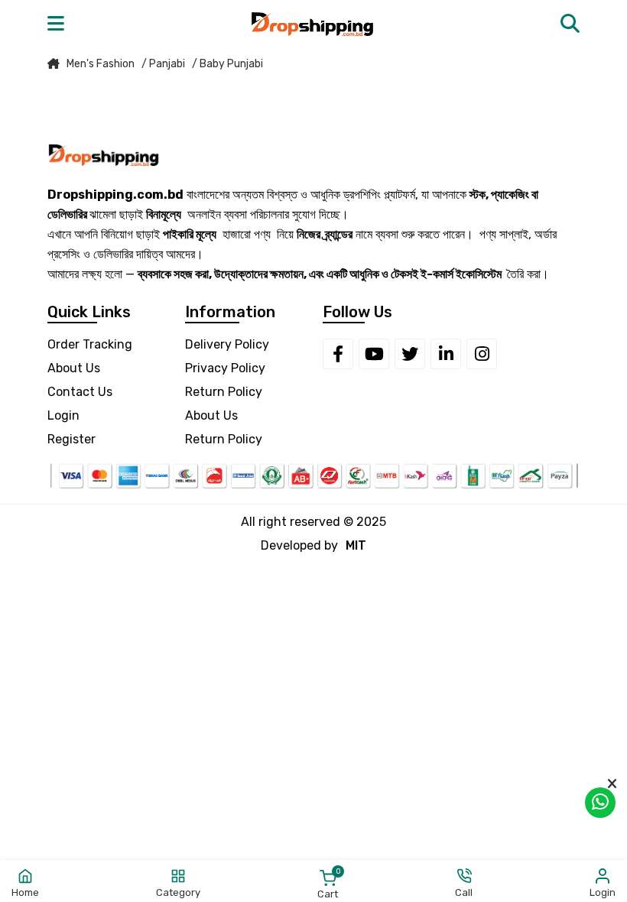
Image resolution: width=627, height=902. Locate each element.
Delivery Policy (227, 344)
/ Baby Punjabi (227, 64)
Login (63, 415)
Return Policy (223, 391)
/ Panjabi (163, 64)
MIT (356, 545)
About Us (73, 368)
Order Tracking (89, 344)
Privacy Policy (225, 368)
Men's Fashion (101, 64)
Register (71, 439)
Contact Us (79, 391)
